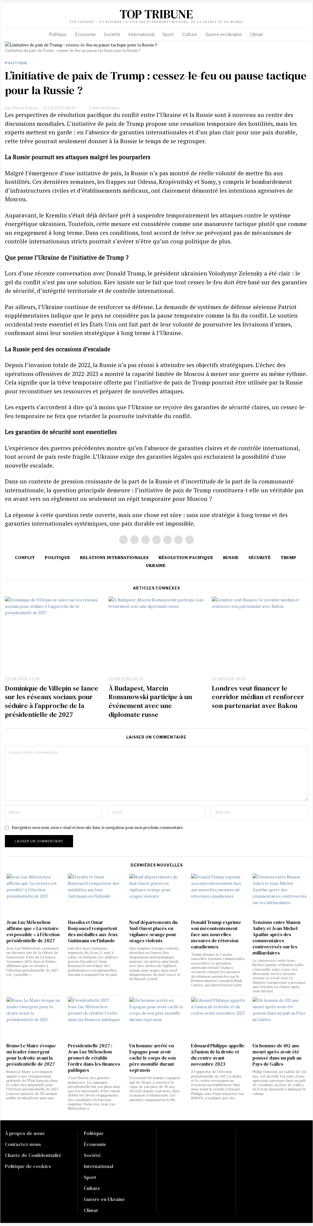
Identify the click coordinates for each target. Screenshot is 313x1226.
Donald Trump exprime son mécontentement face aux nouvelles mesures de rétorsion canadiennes (216, 934)
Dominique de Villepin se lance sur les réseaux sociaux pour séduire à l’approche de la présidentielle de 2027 (51, 701)
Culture (92, 1188)
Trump (288, 557)
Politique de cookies (28, 1166)
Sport (90, 1177)
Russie (231, 557)
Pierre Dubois (25, 107)
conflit (25, 557)
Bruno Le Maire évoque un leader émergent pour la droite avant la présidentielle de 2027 (31, 1055)
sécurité (260, 557)
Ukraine (156, 565)
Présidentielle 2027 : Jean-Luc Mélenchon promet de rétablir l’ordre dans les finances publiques (94, 1058)
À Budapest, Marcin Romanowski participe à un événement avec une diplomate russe (150, 701)
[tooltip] (266, 12)
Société (92, 1155)
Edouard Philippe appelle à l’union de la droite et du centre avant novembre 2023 (218, 1055)
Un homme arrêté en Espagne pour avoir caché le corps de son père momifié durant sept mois (152, 1058)
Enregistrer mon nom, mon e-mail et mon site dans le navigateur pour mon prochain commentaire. (98, 827)
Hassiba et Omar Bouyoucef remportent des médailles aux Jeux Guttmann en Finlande (93, 931)
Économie (95, 1144)
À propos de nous (25, 1133)
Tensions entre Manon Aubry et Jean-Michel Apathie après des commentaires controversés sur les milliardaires (276, 937)
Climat (91, 1210)
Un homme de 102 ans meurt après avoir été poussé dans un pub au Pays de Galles (276, 1055)
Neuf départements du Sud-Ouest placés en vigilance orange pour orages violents (153, 931)
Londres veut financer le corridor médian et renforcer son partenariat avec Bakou (258, 697)
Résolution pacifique (186, 557)
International (98, 1166)
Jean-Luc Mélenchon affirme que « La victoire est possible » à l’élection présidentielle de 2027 (33, 931)
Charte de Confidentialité (33, 1155)
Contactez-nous (23, 1144)
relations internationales (114, 557)
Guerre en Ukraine (104, 1199)
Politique (16, 63)
